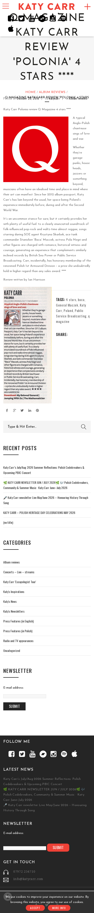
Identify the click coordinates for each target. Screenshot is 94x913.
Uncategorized (11, 650)
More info (59, 908)
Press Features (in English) (18, 621)
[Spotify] (63, 18)
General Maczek (67, 305)
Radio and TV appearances (18, 640)
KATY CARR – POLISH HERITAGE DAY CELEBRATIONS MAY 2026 (39, 512)
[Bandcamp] (42, 18)
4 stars (71, 299)
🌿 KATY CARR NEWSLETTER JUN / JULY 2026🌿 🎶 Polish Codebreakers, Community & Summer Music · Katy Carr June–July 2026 (44, 795)
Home (30, 92)
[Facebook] (10, 18)
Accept (35, 908)
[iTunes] (10, 29)
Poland (68, 310)
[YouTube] (31, 18)
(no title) (8, 522)
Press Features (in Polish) (17, 631)
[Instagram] (52, 18)
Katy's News (10, 601)
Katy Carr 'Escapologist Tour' (19, 581)
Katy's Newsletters (13, 611)
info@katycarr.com (28, 879)
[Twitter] (21, 18)
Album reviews (52, 92)
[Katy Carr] (47, 6)
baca (81, 299)
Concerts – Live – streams (18, 572)
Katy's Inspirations (13, 591)
